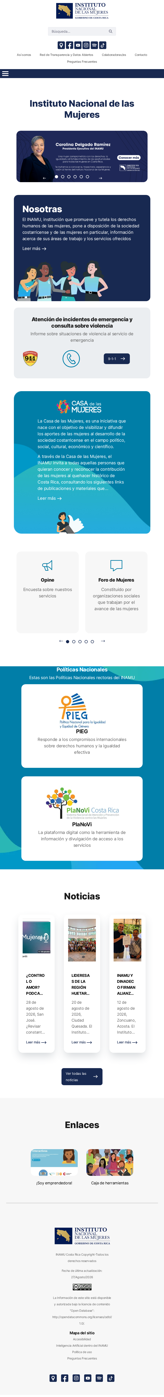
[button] (56, 176)
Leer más (32, 248)
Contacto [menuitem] (141, 55)
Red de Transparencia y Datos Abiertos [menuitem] (66, 55)
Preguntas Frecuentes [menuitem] (82, 61)
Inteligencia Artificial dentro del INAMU (82, 1345)
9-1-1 (112, 359)
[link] (82, 10)
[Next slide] (100, 178)
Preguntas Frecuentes (82, 1358)
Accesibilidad (82, 1339)
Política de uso (82, 1352)
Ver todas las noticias (76, 1076)
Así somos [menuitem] (24, 55)
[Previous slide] (45, 178)
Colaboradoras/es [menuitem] (114, 55)
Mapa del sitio (82, 1333)
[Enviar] (110, 31)
